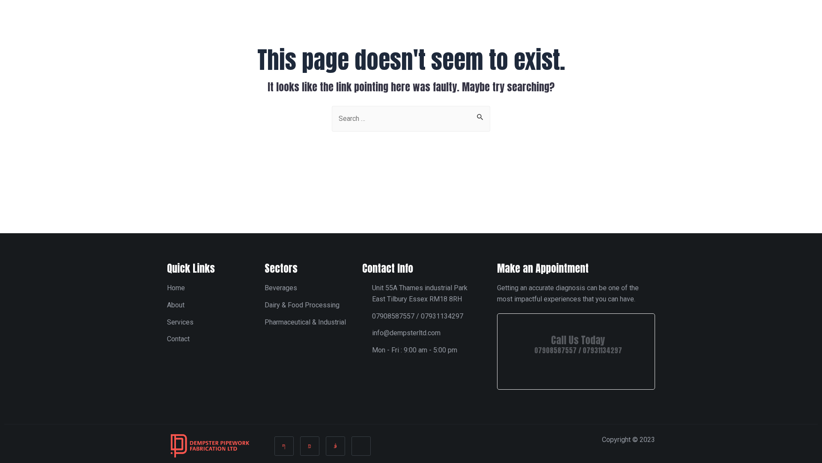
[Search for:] (411, 117)
